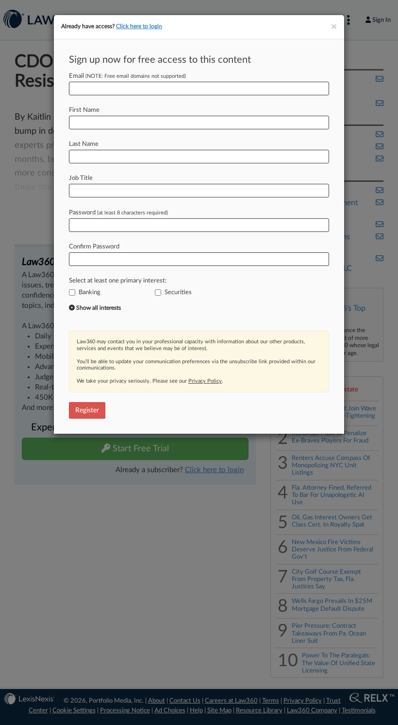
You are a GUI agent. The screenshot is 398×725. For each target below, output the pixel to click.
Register (87, 410)
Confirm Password (94, 247)
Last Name (84, 144)
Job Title (81, 178)
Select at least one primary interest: (117, 281)
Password (118, 213)
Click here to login (139, 26)
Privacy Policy (205, 381)
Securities (178, 292)
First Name (84, 110)
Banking (89, 292)
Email (127, 76)
